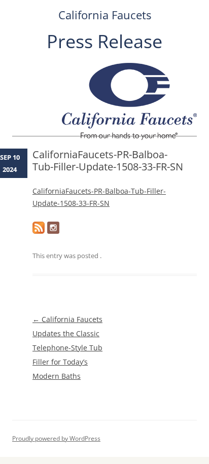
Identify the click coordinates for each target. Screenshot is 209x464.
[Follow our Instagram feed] (53, 228)
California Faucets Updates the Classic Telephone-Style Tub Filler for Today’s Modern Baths (67, 347)
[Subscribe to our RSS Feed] (38, 228)
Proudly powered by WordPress (56, 438)
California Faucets (104, 15)
